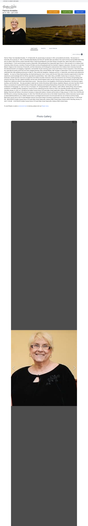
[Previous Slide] (13, 368)
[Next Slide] (74, 368)
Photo (43, 48)
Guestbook (53, 48)
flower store (45, 106)
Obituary (34, 48)
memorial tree (22, 106)
